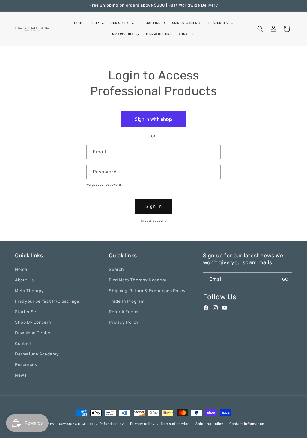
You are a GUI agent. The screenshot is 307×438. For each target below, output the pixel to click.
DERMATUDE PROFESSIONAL (167, 34)
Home (21, 269)
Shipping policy (209, 424)
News (20, 375)
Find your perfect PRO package (47, 301)
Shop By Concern (33, 322)
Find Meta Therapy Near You (138, 280)
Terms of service (175, 424)
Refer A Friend (123, 311)
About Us (24, 280)
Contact (23, 343)
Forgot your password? (104, 185)
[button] (97, 23)
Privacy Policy (124, 322)
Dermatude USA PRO (75, 424)
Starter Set (26, 311)
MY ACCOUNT (122, 34)
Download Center (33, 332)
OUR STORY (120, 23)
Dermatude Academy (37, 354)
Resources (26, 364)
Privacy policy (142, 424)
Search (116, 269)
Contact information (246, 424)
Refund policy (112, 424)
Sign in (153, 206)
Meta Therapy (29, 290)
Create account (153, 221)
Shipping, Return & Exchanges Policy (147, 290)
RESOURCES (218, 23)
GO (285, 279)
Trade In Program (127, 301)
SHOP (95, 23)
